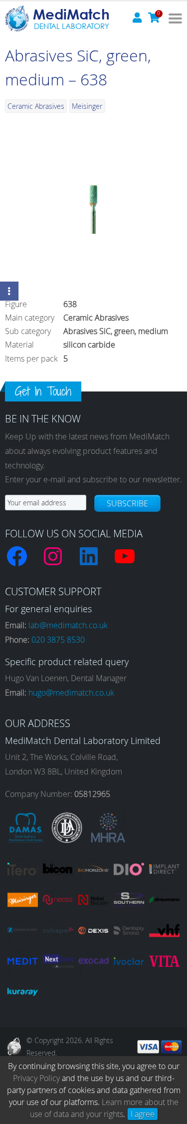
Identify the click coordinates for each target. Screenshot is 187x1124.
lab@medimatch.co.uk (68, 625)
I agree (143, 1114)
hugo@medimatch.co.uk (71, 692)
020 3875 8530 (58, 639)
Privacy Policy (36, 1078)
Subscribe (127, 503)
